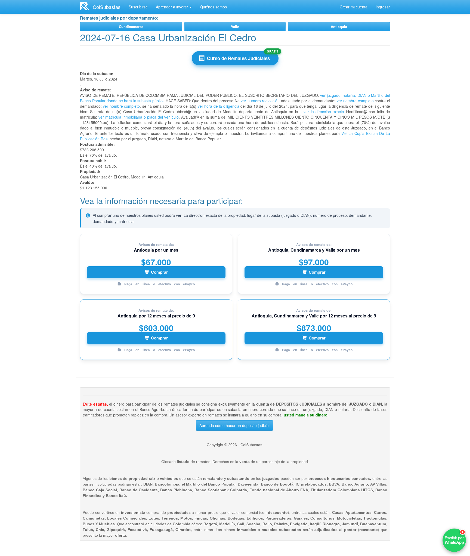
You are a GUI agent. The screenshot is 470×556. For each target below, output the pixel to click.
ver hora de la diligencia (218, 106)
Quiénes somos (213, 7)
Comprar (159, 272)
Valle (235, 26)
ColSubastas (106, 6)
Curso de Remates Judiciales (238, 58)
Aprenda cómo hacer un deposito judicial (234, 425)
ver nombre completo (355, 100)
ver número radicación (260, 100)
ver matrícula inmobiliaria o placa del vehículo (138, 117)
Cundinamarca (131, 26)
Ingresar (383, 7)
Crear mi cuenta (353, 7)
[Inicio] (86, 6)
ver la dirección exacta (324, 111)
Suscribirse (138, 7)
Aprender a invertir (172, 7)
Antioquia (339, 26)
